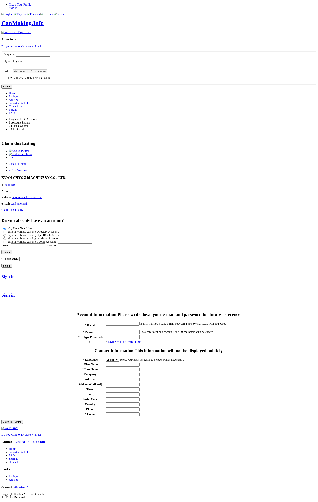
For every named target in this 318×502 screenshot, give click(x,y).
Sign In (13, 7)
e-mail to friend (17, 163)
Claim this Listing (12, 421)
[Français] (33, 14)
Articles (13, 99)
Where (8, 71)
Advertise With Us (19, 103)
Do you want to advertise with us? (21, 46)
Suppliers (9, 184)
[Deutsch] (46, 14)
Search (6, 86)
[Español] (20, 14)
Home (12, 93)
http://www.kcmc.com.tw (27, 197)
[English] (7, 14)
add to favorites (18, 170)
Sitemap (13, 458)
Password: (51, 245)
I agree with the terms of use (124, 341)
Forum (13, 109)
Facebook (37, 442)
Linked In (22, 442)
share (12, 157)
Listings (13, 96)
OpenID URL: (10, 258)
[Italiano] (59, 14)
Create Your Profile (20, 4)
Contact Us (15, 106)
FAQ (12, 113)
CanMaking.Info (22, 23)
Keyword (9, 54)
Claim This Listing (12, 209)
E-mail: (5, 245)
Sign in (8, 276)
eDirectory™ (21, 486)
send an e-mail (19, 203)
